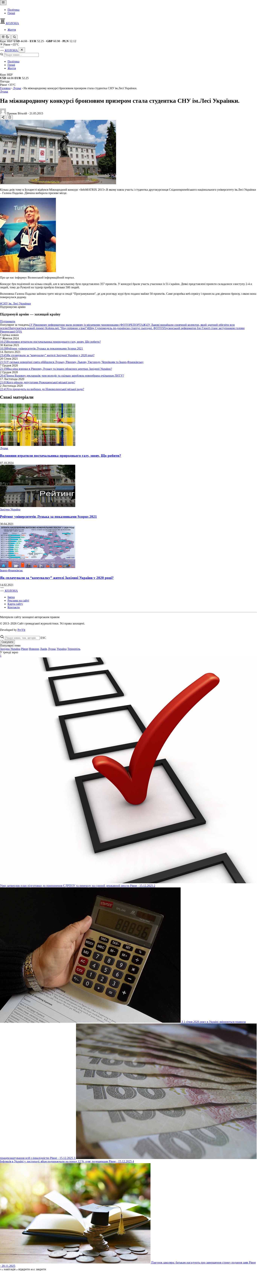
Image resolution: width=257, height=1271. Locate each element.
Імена (11, 597)
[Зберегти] (10, 117)
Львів (43, 648)
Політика (13, 9)
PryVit (21, 629)
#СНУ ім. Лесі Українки (15, 303)
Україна (62, 648)
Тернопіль (73, 648)
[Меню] (3, 2)
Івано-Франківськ (11, 570)
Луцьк (17, 88)
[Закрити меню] (22, 50)
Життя (12, 29)
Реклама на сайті (18, 600)
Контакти (14, 607)
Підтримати (7, 321)
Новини (34, 648)
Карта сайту (15, 603)
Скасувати (7, 641)
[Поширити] (3, 117)
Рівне (24, 648)
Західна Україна (10, 509)
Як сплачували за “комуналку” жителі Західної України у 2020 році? (57, 578)
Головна (5, 88)
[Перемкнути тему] (5, 37)
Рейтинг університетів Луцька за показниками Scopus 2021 (48, 517)
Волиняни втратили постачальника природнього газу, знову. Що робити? (60, 456)
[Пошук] (14, 37)
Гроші (11, 13)
